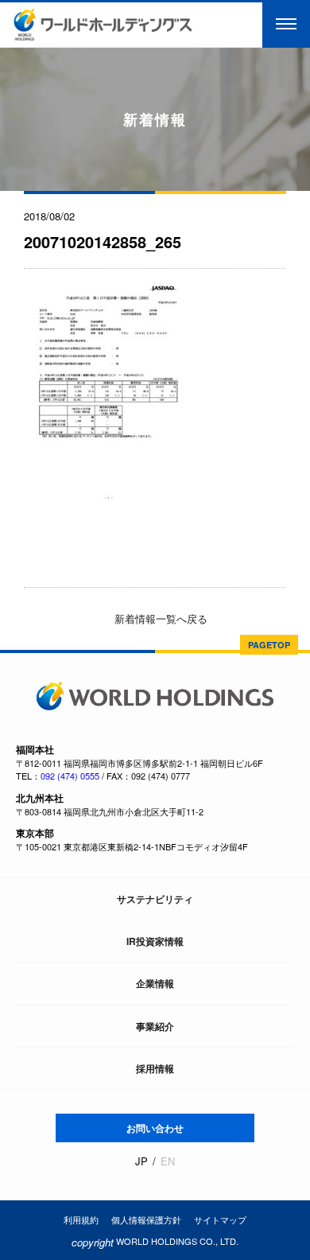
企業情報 (155, 983)
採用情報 (155, 1068)
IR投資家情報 (155, 941)
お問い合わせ (155, 1128)
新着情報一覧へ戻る (159, 618)
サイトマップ (220, 1219)
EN (168, 1161)
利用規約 (81, 1219)
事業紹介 (155, 1026)
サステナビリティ (155, 898)
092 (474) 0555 (70, 775)
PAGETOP (269, 645)
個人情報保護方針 (146, 1219)
